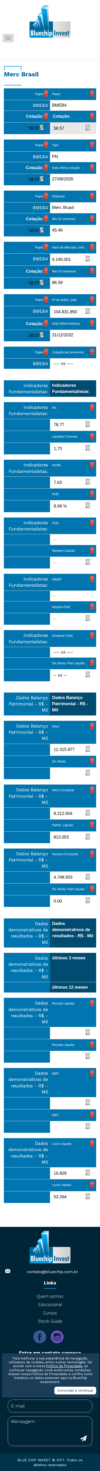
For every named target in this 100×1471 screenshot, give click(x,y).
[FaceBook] (42, 1346)
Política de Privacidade (64, 1366)
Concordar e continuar (75, 1390)
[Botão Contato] (83, 1439)
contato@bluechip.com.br (52, 1271)
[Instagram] (59, 1346)
